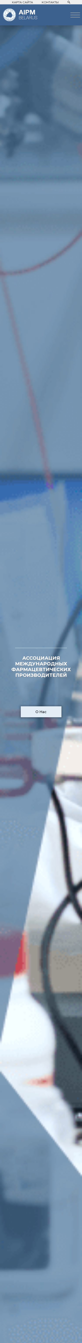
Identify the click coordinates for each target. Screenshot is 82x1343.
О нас (41, 712)
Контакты (50, 2)
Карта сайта (22, 2)
